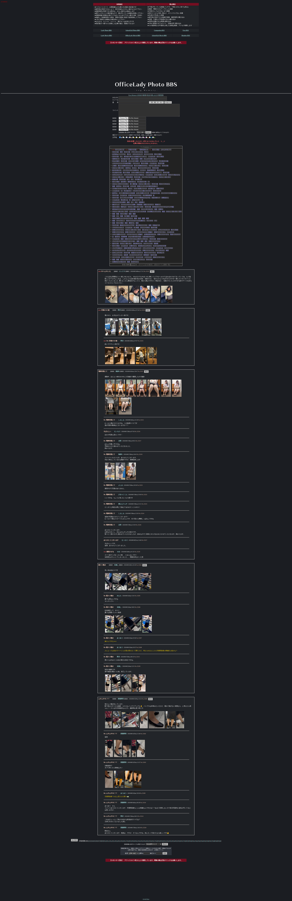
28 (157, 841)
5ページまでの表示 (145, 265)
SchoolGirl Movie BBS (159, 35)
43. (111, 246)
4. (111, 156)
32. (111, 220)
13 (114, 841)
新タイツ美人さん (174, 175)
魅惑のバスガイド (137, 253)
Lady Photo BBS (106, 30)
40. (111, 239)
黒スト (146, 152)
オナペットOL (148, 154)
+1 (137, 150)
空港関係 (139, 204)
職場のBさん (132, 182)
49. (111, 259)
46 (208, 841)
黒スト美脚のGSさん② (125, 166)
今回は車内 (129, 177)
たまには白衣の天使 (159, 246)
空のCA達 (115, 152)
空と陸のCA (128, 191)
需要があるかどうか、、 (154, 172)
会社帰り (124, 182)
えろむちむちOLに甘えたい (149, 161)
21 (137, 841)
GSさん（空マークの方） (120, 184)
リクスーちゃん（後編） (145, 232)
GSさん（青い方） (118, 168)
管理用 (161, 95)
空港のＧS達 (132, 150)
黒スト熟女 (156, 150)
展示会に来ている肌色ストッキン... (135, 156)
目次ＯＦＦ (158, 265)
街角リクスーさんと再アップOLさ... (136, 239)
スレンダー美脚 (133, 161)
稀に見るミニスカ (141, 225)
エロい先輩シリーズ (138, 172)
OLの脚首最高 (147, 195)
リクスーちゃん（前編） (135, 234)
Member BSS (185, 35)
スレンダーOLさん (147, 209)
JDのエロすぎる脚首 (119, 202)
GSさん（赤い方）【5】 (136, 207)
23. (111, 200)
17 (126, 841)
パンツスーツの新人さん (169, 193)
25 (148, 841)
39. (111, 236)
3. (111, 154)
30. (111, 216)
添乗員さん (165, 198)
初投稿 (156, 243)
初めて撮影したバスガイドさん (122, 218)
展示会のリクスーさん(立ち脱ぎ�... (124, 209)
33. (111, 223)
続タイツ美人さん (126, 259)
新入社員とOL (117, 170)
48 (214, 841)
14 (117, 841)
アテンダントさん (137, 152)
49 (217, 841)
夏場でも (132, 223)
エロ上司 (133, 186)
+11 (150, 150)
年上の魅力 (116, 161)
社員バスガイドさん (135, 195)
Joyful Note (146, 899)
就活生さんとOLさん (145, 246)
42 (197, 841)
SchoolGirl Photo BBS (133, 30)
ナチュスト (136, 163)
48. (111, 257)
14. (111, 179)
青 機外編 (133, 184)
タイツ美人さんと (139, 259)
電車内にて (116, 159)
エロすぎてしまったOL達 (137, 211)
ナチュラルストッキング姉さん (134, 175)
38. (111, 234)
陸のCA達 (134, 216)
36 (180, 841)
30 (163, 841)
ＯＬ (121, 156)
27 (154, 841)
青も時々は (124, 200)
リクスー (143, 170)
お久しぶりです (117, 253)
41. (111, 241)
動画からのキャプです (127, 225)
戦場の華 (115, 179)
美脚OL (160, 209)
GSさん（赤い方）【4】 (120, 211)
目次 (148, 95)
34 (174, 841)
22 (140, 841)
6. (111, 161)
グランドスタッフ (164, 230)
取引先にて (160, 253)
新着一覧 (167, 265)
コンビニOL (139, 257)
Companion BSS (159, 30)
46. (111, 252)
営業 (141, 159)
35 (177, 841)
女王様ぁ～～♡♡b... (119, 154)
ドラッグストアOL (148, 248)
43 (200, 841)
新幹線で (146, 255)
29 (160, 841)
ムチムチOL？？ (166, 150)
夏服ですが (160, 188)
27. (111, 209)
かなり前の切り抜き (134, 237)
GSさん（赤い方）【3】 (174, 211)
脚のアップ (116, 204)
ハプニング (148, 257)
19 (131, 841)
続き (136, 202)
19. (111, 191)
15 (120, 841)
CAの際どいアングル (154, 211)
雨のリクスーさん (150, 253)
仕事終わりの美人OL (119, 262)
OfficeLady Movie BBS (132, 35)
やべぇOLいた (119, 150)
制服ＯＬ (158, 204)
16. (111, 184)
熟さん (130, 188)
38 (185, 841)
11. (111, 172)
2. (111, 152)
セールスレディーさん (134, 250)
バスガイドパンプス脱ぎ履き (122, 163)
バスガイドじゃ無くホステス (142, 191)
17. (111, 186)
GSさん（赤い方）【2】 (133, 230)
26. (111, 207)
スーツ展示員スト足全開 (127, 193)
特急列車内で (151, 170)
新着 (144, 95)
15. (111, 181)
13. (111, 177)
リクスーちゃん (117, 255)
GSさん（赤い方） (155, 166)
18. (111, 188)
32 (168, 841)
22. (111, 197)
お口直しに (151, 188)
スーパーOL (116, 257)
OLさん (134, 168)
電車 (121, 152)
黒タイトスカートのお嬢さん (135, 221)
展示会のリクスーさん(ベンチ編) (163, 207)
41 (194, 841)
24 (146, 841)
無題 (113, 186)
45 (205, 841)
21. (111, 195)
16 (123, 841)
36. (111, 230)
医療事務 (124, 237)
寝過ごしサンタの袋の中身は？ (147, 186)
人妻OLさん (133, 246)
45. (111, 250)
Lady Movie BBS (106, 35)
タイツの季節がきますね (142, 198)
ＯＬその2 (149, 221)
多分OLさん (135, 262)
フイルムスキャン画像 (128, 204)
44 (203, 841)
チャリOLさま (160, 250)
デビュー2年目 (145, 227)
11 (109, 841)
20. (111, 193)
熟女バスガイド (175, 234)
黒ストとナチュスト (144, 168)
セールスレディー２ (119, 250)
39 (188, 841)
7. (111, 163)
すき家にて (138, 179)
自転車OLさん (137, 243)
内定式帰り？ (155, 198)
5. (111, 159)
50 (220, 841)
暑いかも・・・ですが (149, 230)
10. (111, 170)
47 (211, 841)
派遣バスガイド (148, 204)
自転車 (126, 255)
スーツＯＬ (120, 221)
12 (111, 841)
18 (128, 841)
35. (111, 227)
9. (111, 168)
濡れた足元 (116, 207)
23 (143, 841)
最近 (146, 241)
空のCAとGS (157, 191)
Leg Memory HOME (135, 95)
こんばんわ (151, 156)
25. (111, 204)
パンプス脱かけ (117, 248)
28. (111, 211)
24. (111, 202)
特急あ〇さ (156, 225)
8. (111, 165)
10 (106, 841)
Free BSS (186, 30)
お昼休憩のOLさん (150, 234)
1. (111, 149)
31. (111, 218)
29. (111, 214)
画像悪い (142, 202)
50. (111, 262)
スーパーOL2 (168, 248)
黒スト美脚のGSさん (141, 166)
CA (149, 182)
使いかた (154, 95)
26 (151, 841)
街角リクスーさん (118, 230)
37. (111, 232)
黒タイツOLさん (164, 184)
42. (111, 243)
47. (111, 255)
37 (183, 841)
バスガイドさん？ (118, 227)
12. (111, 175)
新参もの (124, 207)
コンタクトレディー (135, 255)
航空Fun (128, 168)
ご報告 (114, 166)
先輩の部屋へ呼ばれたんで (132, 248)
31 (166, 841)
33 (171, 841)
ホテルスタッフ (137, 154)
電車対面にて (143, 150)
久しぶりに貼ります (150, 159)
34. (111, 225)
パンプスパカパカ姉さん (131, 170)
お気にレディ (136, 200)
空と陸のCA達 (125, 159)
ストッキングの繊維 (126, 198)
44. (111, 248)
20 (134, 841)
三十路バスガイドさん (119, 188)
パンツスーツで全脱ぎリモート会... (124, 241)
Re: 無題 (127, 216)
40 (191, 841)
